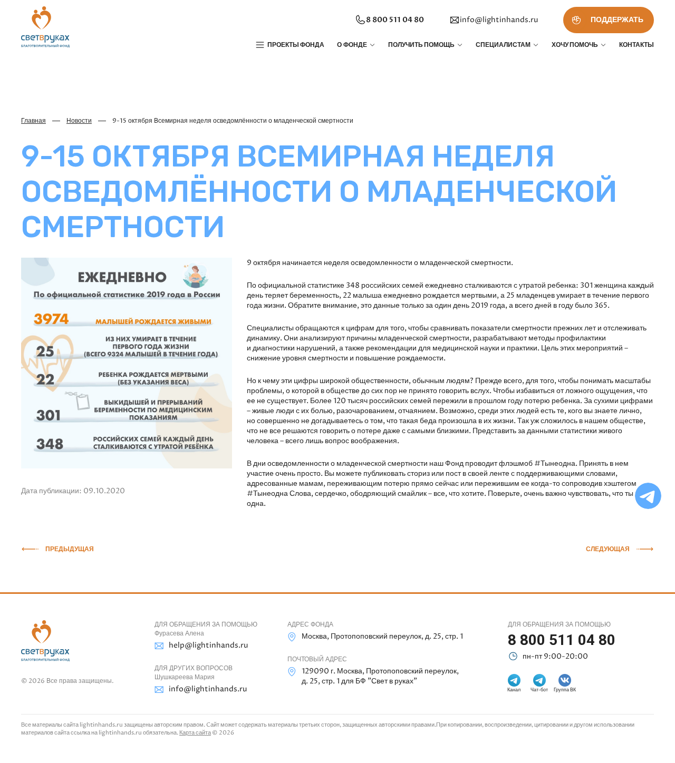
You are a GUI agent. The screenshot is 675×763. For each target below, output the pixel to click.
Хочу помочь (575, 45)
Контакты (636, 45)
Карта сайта (195, 733)
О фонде (352, 45)
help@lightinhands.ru (208, 645)
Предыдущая (69, 549)
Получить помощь (421, 45)
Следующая (608, 549)
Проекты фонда (295, 45)
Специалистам (503, 45)
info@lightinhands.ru (499, 20)
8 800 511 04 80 (395, 20)
